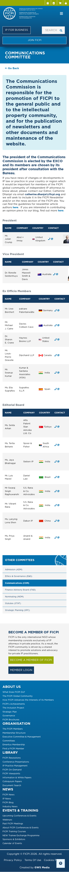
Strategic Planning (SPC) (17, 610)
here (15, 207)
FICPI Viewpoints (11, 773)
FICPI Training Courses (14, 831)
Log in (66, 2)
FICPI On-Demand (12, 769)
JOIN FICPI (34, 40)
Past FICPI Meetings (13, 823)
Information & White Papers (17, 777)
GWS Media (42, 867)
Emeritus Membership (14, 744)
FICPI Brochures (11, 719)
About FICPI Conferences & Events (21, 827)
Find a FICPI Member (13, 748)
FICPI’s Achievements (14, 704)
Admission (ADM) (13, 569)
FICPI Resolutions (12, 758)
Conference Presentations (16, 762)
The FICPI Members (13, 729)
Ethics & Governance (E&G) (18, 576)
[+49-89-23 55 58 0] (55, 310)
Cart (60, 2)
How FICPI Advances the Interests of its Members (28, 700)
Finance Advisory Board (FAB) (20, 589)
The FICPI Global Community (17, 696)
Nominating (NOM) (14, 596)
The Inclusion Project (13, 707)
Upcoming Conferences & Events (19, 815)
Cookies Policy (53, 860)
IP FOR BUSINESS (16, 29)
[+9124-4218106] (55, 372)
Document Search (12, 785)
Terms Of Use (32, 860)
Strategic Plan (10, 711)
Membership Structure (14, 733)
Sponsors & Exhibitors (14, 839)
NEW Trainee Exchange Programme (21, 835)
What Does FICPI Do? (14, 692)
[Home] (25, 13)
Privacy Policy (13, 860)
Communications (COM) (17, 583)
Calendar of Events (12, 843)
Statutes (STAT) (13, 603)
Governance (9, 715)
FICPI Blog (8, 802)
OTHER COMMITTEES (19, 560)
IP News (7, 798)
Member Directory (54, 2)
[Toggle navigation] (61, 13)
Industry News (10, 806)
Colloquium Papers (12, 781)
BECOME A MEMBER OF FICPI (31, 660)
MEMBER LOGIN (21, 670)
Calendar (48, 2)
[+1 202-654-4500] (55, 339)
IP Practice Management (15, 765)
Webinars (7, 819)
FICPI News (8, 794)
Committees (9, 740)
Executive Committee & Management (22, 736)
